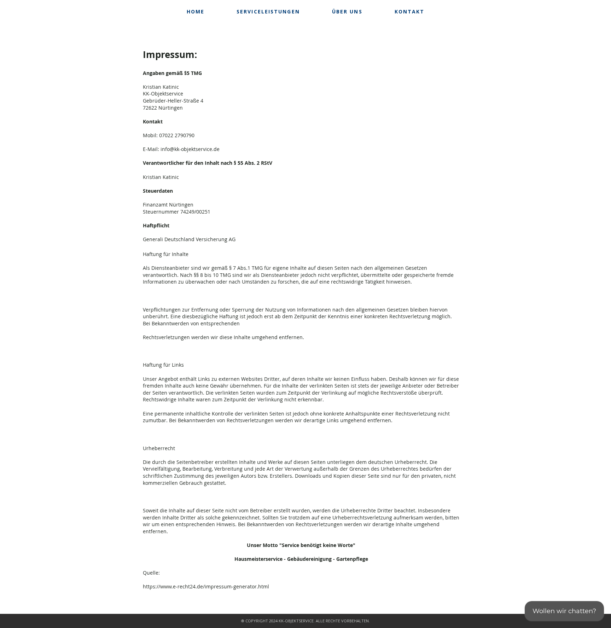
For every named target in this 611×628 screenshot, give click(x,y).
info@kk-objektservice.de (190, 149)
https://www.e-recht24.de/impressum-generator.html (206, 586)
